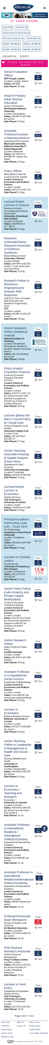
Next (32, 1016)
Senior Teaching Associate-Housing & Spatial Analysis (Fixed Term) (16, 456)
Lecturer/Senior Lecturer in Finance (16, 203)
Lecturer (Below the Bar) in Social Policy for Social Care (17, 419)
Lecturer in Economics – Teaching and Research (13, 791)
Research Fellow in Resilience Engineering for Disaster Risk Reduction (16, 288)
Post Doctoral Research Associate (17, 949)
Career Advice (6, 1029)
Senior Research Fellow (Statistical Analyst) (15, 331)
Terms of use (34, 1022)
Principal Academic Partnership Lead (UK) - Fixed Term (16, 523)
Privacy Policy (35, 1026)
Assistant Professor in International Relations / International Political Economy (17, 832)
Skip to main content (11, 2)
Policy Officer (13, 171)
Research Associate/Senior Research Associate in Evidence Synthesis (17, 245)
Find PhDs (5, 1026)
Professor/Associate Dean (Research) (17, 917)
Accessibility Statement (38, 1033)
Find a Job (5, 1022)
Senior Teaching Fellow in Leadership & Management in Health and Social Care (17, 748)
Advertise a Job (7, 1037)
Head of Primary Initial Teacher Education (14, 99)
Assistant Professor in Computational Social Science (17, 675)
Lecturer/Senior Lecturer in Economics (14, 490)
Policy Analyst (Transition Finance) (17, 370)
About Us (20, 1022)
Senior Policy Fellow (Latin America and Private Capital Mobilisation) (17, 594)
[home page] (23, 11)
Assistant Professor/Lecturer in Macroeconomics (17, 134)
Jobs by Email (6, 1033)
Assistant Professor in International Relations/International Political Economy (18, 878)
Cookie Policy (34, 1029)
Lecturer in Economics (11, 711)
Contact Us (21, 1026)
